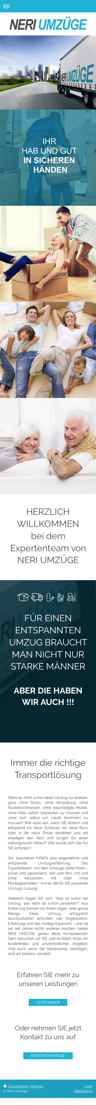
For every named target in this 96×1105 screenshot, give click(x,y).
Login (88, 1086)
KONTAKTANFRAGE (48, 1055)
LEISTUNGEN (48, 1002)
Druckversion (18, 1086)
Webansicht (83, 1091)
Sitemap (37, 1086)
